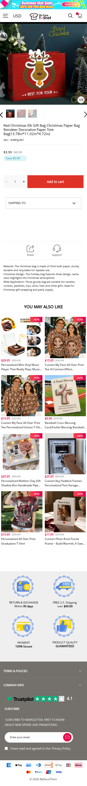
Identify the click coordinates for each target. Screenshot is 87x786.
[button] (11, 70)
